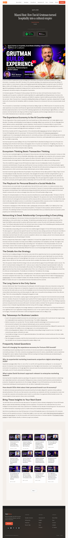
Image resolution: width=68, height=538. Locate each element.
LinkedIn (54, 525)
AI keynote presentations (51, 133)
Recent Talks (28, 525)
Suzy (47, 2)
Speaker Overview (29, 517)
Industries (27, 522)
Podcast (51, 2)
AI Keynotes (27, 520)
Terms (61, 535)
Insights (40, 520)
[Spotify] (14, 528)
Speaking (26, 2)
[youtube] (11, 528)
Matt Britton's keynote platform (55, 413)
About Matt (18, 2)
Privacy (58, 535)
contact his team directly (9, 415)
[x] (16, 528)
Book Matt (9, 523)
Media (56, 2)
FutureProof (33, 2)
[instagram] (19, 528)
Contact (62, 2)
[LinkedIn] (8, 528)
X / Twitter (54, 527)
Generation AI (41, 2)
